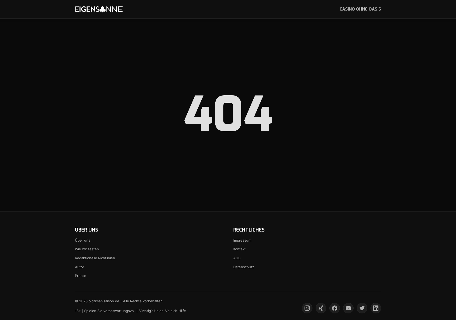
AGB (236, 258)
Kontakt (239, 249)
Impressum (242, 240)
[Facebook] (334, 308)
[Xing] (321, 308)
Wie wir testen (87, 249)
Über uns (82, 240)
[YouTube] (348, 308)
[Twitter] (362, 308)
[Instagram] (307, 308)
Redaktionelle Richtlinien (95, 258)
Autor (79, 267)
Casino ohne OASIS (360, 9)
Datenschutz (243, 267)
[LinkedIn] (375, 308)
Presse (80, 276)
